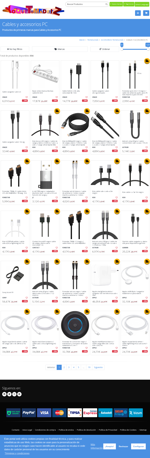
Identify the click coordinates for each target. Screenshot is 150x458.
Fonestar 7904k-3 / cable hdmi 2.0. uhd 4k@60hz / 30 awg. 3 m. (14, 192)
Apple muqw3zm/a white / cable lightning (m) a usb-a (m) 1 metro (134, 343)
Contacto (15, 430)
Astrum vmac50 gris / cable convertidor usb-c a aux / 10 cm (135, 142)
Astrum (125, 147)
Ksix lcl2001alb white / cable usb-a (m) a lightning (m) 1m (13, 242)
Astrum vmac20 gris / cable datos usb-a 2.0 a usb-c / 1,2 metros (43, 293)
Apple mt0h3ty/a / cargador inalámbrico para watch (133, 292)
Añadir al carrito (16, 107)
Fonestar (126, 97)
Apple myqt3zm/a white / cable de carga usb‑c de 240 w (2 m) (14, 342)
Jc (33, 197)
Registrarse (129, 4)
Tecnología (92, 40)
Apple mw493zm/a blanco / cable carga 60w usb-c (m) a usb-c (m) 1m (103, 343)
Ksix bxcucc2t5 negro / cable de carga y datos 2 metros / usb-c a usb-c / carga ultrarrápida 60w (45, 143)
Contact (36, 248)
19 (89, 367)
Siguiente (98, 367)
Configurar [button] (138, 446)
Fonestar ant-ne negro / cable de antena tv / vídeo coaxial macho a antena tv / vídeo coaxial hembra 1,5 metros (74, 294)
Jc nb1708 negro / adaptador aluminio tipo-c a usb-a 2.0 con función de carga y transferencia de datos (44, 194)
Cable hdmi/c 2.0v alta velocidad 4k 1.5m (71, 92)
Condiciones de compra (45, 430)
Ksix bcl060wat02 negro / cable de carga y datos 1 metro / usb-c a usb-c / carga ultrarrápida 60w (74, 143)
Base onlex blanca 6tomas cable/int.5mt (42, 92)
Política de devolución (86, 430)
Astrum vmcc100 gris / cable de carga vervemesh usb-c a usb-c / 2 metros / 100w (104, 243)
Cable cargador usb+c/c (11, 92)
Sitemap (143, 430)
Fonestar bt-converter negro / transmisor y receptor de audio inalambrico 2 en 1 (75, 343)
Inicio (82, 40)
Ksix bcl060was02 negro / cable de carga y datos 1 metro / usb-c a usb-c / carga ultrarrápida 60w (104, 143)
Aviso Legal (27, 430)
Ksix (34, 147)
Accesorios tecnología (112, 40)
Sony (4, 298)
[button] (60, 49)
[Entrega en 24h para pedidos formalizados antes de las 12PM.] (147, 61)
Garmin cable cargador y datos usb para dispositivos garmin (134, 242)
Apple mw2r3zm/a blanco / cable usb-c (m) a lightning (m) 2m (44, 343)
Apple (94, 298)
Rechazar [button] (123, 446)
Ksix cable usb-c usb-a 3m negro (102, 192)
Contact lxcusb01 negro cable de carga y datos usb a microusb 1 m (44, 243)
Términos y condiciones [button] (17, 453)
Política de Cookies (128, 430)
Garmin (125, 248)
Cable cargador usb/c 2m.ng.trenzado (100, 92)
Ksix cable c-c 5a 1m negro (132, 192)
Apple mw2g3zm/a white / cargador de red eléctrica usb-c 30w (104, 293)
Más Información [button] (97, 446)
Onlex (4, 97)
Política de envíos (66, 430)
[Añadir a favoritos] (26, 97)
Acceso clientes (117, 4)
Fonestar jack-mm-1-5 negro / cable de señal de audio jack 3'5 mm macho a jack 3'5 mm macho (134, 93)
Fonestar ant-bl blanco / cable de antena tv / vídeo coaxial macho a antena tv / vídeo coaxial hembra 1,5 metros (74, 194)
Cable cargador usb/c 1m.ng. (13, 142)
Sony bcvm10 (7, 292)
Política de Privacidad (108, 430)
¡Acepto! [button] (109, 446)
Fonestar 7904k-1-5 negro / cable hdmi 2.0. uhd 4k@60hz (74, 242)
